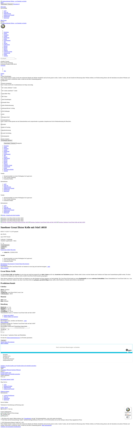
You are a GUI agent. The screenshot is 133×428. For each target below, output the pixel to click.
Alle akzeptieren (10, 426)
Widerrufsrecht (7, 13)
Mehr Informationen (47, 425)
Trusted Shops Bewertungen (22, 263)
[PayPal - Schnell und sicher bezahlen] (10, 215)
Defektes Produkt (8, 386)
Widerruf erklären (5, 391)
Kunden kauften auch (11, 365)
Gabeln (5, 150)
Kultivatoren (7, 158)
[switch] (127, 417)
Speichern (3, 340)
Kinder (5, 168)
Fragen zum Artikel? (6, 249)
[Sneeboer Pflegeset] (6, 370)
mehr (48, 266)
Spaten (5, 147)
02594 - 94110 (4, 407)
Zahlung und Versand (9, 15)
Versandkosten (27, 418)
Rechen (5, 161)
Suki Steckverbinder (9, 169)
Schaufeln (6, 148)
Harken (5, 162)
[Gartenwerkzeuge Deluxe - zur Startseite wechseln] (13, 1)
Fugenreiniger (7, 154)
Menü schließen (4, 268)
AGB (5, 10)
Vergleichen (3, 246)
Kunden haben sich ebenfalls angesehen (26, 365)
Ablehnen (3, 426)
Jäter (5, 155)
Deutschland (4, 4)
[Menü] (130, 408)
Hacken (5, 159)
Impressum (6, 17)
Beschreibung (4, 263)
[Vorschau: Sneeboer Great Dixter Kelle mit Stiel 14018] (15, 222)
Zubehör (6, 170)
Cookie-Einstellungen (9, 395)
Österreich (10, 4)
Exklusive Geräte (8, 165)
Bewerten (13, 249)
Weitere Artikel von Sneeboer (11, 316)
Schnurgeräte (7, 166)
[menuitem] (66, 2)
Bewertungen (11, 263)
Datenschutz (7, 16)
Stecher (5, 157)
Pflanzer (6, 164)
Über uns (6, 12)
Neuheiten (6, 145)
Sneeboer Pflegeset (16, 370)
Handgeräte (6, 151)
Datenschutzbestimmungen (13, 337)
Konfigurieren (17, 426)
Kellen (5, 152)
